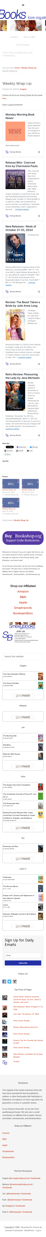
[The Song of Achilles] (40, 688)
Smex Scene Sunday (21, 1021)
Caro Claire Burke (10, 879)
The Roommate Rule (11, 803)
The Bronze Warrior (10, 886)
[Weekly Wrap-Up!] (10, 484)
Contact (16, 1061)
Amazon (23, 591)
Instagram (9, 1206)
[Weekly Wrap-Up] (30, 484)
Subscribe (23, 963)
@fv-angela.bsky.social (19, 1178)
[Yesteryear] (40, 882)
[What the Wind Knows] (40, 759)
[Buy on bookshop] (23, 544)
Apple (23, 602)
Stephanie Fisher (9, 747)
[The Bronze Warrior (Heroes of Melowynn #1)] (40, 891)
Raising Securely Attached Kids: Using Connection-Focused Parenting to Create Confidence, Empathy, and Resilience (19, 815)
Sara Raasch (8, 676)
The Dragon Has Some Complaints (16, 785)
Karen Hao (8, 900)
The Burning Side (10, 736)
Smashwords (23, 608)
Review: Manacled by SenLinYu (25, 1027)
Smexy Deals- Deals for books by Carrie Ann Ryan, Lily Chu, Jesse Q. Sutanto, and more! (27, 999)
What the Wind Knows (11, 754)
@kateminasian (14, 1200)
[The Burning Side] (40, 741)
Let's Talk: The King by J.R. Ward (26, 1014)
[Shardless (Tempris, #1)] (40, 750)
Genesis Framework (14, 1230)
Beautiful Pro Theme (30, 1227)
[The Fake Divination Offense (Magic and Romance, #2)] (40, 679)
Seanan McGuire (9, 848)
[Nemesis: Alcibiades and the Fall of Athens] (40, 919)
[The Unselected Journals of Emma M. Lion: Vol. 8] (40, 799)
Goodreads (35, 1178)
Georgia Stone (9, 805)
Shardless (7, 745)
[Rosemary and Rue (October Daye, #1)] (40, 852)
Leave (5, 905)
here (4, 98)
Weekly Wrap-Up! (9, 490)
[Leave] (40, 911)
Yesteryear (7, 877)
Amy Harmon (8, 756)
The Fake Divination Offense (14, 674)
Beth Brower (8, 799)
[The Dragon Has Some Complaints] (40, 790)
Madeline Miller (9, 685)
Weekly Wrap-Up (28, 490)
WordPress (29, 1230)
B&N (23, 597)
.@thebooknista (13, 1194)
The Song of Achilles (11, 683)
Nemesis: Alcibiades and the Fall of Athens (19, 914)
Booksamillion (23, 613)
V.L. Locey (8, 888)
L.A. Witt (7, 907)
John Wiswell (8, 787)
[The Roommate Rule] (40, 809)
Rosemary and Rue (10, 846)
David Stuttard (9, 916)
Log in (38, 1230)
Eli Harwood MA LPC (10, 820)
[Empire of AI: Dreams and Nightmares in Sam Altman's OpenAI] (40, 901)
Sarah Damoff (9, 738)
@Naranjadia (15, 1212)
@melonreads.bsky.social (21, 1184)
